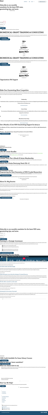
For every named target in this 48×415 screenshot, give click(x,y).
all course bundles (40, 153)
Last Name (1, 235)
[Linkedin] (41, 412)
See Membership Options (24, 105)
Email (1, 237)
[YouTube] (44, 412)
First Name (1, 233)
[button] (27, 1)
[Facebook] (42, 412)
